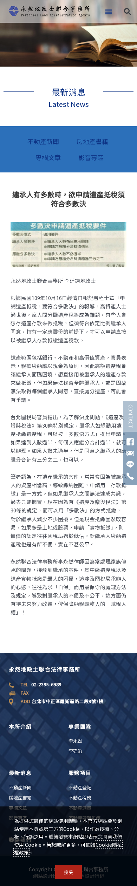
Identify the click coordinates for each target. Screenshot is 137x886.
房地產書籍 (92, 141)
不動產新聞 (43, 141)
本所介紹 (20, 726)
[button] (108, 11)
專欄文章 (48, 157)
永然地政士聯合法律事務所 (44, 669)
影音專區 (91, 157)
